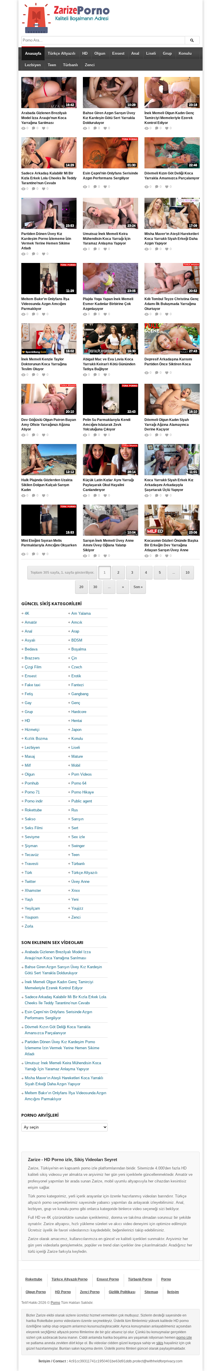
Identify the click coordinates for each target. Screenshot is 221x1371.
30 (95, 587)
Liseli (151, 53)
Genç (75, 703)
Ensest (118, 53)
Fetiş (29, 694)
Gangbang (79, 694)
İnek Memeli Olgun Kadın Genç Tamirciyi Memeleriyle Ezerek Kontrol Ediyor (169, 118)
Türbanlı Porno (140, 1279)
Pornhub (32, 783)
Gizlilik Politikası (122, 1292)
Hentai (76, 721)
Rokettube (33, 810)
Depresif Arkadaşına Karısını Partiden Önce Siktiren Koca (168, 361)
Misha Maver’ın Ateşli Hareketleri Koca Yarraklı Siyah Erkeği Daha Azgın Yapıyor (171, 239)
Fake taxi (32, 685)
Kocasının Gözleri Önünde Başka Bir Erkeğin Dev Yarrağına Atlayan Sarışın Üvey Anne (171, 545)
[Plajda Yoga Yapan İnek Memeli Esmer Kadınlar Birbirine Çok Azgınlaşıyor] (110, 278)
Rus (74, 810)
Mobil (75, 765)
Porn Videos (81, 774)
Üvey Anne (80, 881)
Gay (28, 703)
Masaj (30, 756)
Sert (74, 828)
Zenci (90, 65)
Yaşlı (29, 899)
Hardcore (78, 712)
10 (188, 573)
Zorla (29, 926)
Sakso (30, 819)
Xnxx (75, 890)
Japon (76, 729)
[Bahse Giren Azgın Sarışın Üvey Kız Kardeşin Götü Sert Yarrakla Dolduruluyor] (110, 92)
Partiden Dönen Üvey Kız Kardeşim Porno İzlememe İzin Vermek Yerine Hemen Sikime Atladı (46, 241)
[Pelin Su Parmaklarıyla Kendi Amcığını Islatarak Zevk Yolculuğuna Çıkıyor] (110, 399)
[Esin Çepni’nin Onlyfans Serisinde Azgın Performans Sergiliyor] (110, 152)
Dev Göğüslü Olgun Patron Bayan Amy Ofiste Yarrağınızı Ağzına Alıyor (48, 425)
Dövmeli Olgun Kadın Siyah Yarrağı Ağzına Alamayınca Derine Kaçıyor (166, 425)
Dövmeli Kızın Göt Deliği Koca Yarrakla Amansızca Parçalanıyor (171, 175)
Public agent (81, 801)
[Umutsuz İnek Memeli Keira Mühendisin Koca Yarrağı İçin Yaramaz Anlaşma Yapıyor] (110, 213)
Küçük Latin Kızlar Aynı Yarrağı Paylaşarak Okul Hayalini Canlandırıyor (108, 485)
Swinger (78, 846)
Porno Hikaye (82, 792)
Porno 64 (78, 783)
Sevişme (32, 837)
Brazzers (32, 658)
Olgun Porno (36, 1292)
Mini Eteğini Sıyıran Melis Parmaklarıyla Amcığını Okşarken (49, 543)
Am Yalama (81, 613)
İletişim (173, 1292)
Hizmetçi (32, 729)
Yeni (75, 899)
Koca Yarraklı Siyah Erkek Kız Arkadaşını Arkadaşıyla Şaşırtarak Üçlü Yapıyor (168, 485)
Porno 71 (32, 792)
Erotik (76, 676)
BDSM (76, 640)
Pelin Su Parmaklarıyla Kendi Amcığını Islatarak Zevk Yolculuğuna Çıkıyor (106, 425)
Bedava (31, 649)
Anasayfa (33, 53)
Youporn (31, 917)
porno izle (184, 1338)
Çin (74, 658)
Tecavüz (32, 855)
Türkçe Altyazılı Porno (69, 1279)
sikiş (159, 1343)
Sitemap (151, 1292)
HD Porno (63, 1292)
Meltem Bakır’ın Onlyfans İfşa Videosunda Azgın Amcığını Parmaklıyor (45, 304)
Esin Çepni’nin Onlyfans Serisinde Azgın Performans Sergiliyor (110, 175)
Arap (75, 631)
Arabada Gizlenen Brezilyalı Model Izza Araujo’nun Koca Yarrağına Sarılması (43, 118)
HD (84, 53)
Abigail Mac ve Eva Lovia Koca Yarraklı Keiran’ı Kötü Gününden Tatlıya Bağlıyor (109, 364)
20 (81, 587)
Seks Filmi (34, 828)
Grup (167, 53)
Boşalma (78, 649)
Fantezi (77, 685)
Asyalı (30, 640)
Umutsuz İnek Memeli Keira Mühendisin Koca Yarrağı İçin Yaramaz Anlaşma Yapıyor (106, 239)
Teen (52, 65)
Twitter (30, 881)
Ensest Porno (108, 1279)
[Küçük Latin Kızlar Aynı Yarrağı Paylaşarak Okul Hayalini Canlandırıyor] (110, 459)
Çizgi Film (33, 667)
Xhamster (33, 890)
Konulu (185, 53)
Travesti (31, 864)
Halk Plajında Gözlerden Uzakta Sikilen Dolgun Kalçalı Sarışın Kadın (47, 485)
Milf (28, 765)
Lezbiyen (33, 65)
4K (27, 613)
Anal (135, 53)
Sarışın (77, 819)
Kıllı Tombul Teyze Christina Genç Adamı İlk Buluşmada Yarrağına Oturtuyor (171, 304)
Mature (77, 756)
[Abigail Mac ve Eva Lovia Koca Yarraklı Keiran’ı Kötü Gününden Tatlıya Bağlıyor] (110, 338)
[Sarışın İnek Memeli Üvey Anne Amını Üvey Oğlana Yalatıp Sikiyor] (110, 520)
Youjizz (77, 908)
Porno (166, 1279)
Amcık (76, 622)
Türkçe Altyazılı (61, 53)
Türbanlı (70, 65)
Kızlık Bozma (36, 738)
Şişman (31, 846)
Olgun (99, 53)
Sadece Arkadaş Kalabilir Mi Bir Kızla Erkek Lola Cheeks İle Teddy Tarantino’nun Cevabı (49, 178)
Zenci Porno (90, 1292)
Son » (138, 587)
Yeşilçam (32, 908)
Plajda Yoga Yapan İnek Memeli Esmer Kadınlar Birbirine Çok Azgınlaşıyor (108, 304)
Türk (28, 872)
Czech (76, 667)
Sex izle (78, 837)
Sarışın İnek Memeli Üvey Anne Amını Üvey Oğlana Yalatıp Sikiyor (108, 545)
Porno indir (34, 801)
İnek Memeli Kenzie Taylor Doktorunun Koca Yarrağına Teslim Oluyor (44, 364)
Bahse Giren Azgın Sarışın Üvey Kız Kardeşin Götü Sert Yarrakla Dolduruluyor (109, 118)
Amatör (31, 622)
